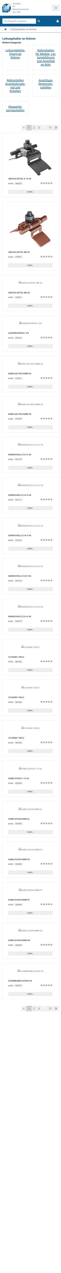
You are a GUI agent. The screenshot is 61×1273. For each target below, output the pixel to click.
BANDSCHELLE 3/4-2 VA (19, 454)
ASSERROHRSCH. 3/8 (18, 333)
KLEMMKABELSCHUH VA (20, 981)
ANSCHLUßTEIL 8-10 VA (19, 178)
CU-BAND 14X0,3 (16, 657)
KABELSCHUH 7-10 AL (18, 778)
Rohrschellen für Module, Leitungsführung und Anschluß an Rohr (46, 57)
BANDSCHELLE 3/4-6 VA (19, 576)
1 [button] (29, 127)
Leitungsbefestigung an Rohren (15, 54)
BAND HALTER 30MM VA (19, 373)
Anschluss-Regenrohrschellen (45, 84)
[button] (56, 127)
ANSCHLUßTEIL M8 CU (19, 252)
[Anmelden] (58, 21)
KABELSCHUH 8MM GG (19, 940)
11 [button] (50, 127)
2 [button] (34, 127)
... (44, 127)
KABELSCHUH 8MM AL (19, 819)
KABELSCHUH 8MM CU (19, 859)
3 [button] (39, 127)
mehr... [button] (30, 191)
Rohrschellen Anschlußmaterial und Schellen (15, 86)
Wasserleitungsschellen (15, 108)
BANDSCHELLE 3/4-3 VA (19, 495)
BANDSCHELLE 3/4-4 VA (19, 535)
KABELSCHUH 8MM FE (19, 900)
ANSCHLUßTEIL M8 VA (19, 292)
